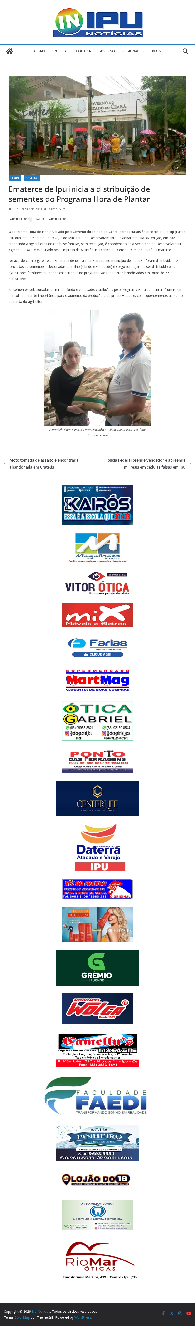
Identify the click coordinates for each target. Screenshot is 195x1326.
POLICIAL (61, 51)
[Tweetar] (40, 219)
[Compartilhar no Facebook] (18, 219)
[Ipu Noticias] (9, 51)
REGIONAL (130, 51)
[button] (141, 51)
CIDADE (40, 51)
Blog (156, 51)
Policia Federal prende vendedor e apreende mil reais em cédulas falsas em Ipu (145, 464)
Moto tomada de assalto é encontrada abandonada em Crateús (44, 464)
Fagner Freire (56, 209)
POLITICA (83, 51)
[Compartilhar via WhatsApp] (57, 219)
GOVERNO (106, 51)
